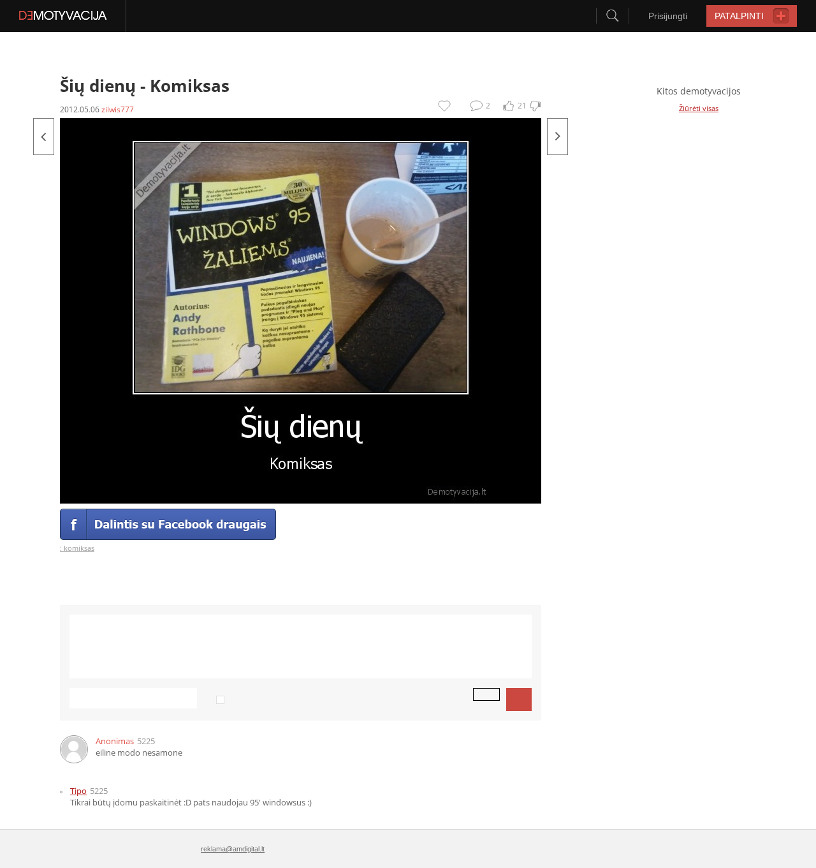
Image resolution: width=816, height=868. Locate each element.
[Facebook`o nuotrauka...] (43, 136)
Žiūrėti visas (698, 108)
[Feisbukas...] (557, 136)
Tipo (78, 791)
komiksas (79, 548)
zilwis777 (117, 109)
